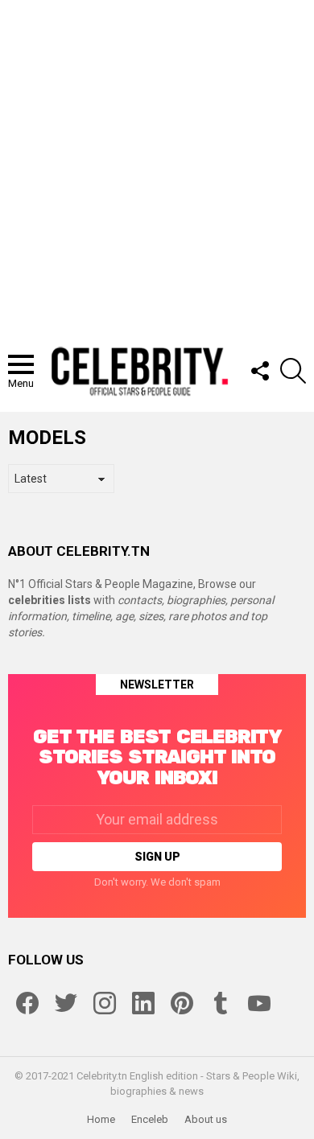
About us (205, 1119)
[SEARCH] (293, 371)
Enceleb (149, 1119)
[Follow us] (259, 371)
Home (101, 1119)
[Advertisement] (157, 165)
